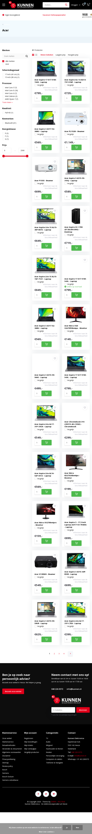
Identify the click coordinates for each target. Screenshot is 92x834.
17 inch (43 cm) (12, 74)
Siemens (5, 773)
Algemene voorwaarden (11, 752)
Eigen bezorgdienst (12, 15)
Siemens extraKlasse (10, 780)
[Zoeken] (66, 5)
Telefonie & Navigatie (54, 763)
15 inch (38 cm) (12, 77)
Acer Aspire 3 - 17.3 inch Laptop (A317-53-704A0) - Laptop (75, 524)
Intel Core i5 (11, 90)
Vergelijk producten (31, 752)
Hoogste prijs (73, 55)
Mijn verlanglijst (30, 749)
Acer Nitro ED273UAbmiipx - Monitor (72, 475)
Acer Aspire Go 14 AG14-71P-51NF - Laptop (75, 80)
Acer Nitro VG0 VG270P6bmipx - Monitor (75, 326)
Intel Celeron (11, 96)
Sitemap (5, 763)
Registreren (28, 738)
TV (47, 738)
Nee (77, 828)
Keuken (49, 752)
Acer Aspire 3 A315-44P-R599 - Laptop (75, 572)
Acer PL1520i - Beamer (74, 131)
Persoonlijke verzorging (55, 756)
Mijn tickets (28, 745)
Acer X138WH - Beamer (44, 574)
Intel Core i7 (11, 87)
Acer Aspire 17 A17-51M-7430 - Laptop (45, 80)
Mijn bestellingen (30, 742)
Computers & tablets (54, 759)
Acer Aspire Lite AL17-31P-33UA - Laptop (44, 425)
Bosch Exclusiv (8, 776)
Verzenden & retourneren (12, 749)
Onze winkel (7, 738)
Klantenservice (8, 742)
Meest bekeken (47, 55)
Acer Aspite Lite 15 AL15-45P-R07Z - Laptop (45, 228)
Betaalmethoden (8, 745)
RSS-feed (61, 802)
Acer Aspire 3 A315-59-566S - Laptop (44, 376)
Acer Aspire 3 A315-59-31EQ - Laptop (74, 179)
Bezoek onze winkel (13, 691)
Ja (67, 828)
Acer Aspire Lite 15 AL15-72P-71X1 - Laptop (45, 277)
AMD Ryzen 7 (11, 99)
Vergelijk (40, 85)
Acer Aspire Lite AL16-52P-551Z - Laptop (44, 474)
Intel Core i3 (11, 93)
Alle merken (10, 61)
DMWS (53, 802)
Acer (7, 64)
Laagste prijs (61, 55)
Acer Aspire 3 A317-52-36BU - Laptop (44, 130)
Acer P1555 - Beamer (43, 180)
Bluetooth (10, 123)
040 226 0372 (57, 689)
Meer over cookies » (46, 832)
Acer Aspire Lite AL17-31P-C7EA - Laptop (74, 622)
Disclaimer (6, 756)
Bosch (4, 769)
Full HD (9, 112)
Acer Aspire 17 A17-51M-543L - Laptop (75, 280)
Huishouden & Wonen (54, 749)
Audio (48, 742)
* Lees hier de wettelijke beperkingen (64, 715)
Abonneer (83, 710)
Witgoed (49, 745)
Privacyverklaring (8, 759)
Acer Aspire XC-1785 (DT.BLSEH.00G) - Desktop (73, 229)
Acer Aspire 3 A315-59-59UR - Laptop (44, 622)
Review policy (7, 766)
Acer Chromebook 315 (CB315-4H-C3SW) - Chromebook (74, 424)
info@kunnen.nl (74, 689)
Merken (7, 24)
